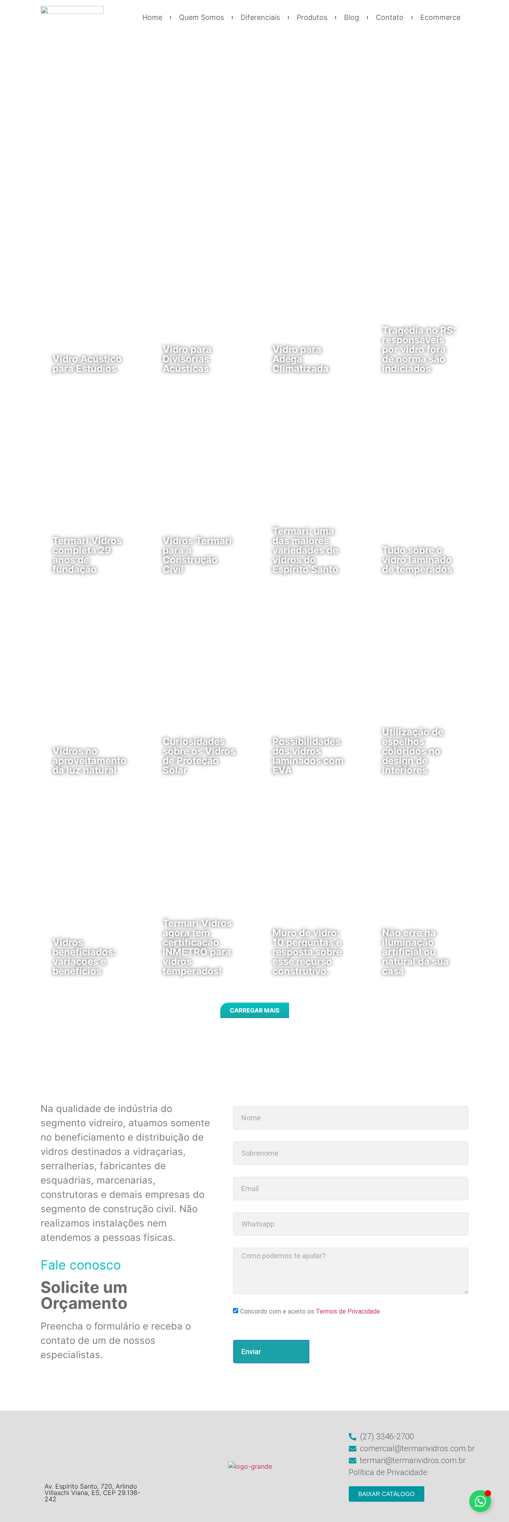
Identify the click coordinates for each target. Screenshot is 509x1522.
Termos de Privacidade (348, 1311)
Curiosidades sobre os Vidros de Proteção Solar (199, 756)
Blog (351, 17)
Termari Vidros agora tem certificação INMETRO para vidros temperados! (197, 947)
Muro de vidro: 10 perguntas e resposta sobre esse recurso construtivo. (307, 952)
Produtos (312, 17)
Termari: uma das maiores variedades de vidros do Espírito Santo (305, 550)
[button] (254, 1010)
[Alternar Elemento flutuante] (480, 1501)
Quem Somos (201, 17)
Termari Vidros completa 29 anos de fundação (87, 555)
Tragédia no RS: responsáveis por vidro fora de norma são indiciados (419, 349)
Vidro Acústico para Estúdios (87, 363)
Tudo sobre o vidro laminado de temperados (417, 559)
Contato (390, 17)
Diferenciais (260, 17)
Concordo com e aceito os (310, 1311)
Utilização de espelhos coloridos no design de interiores (412, 751)
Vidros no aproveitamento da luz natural (89, 760)
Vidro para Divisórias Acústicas (187, 359)
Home (152, 17)
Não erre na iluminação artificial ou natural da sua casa (415, 952)
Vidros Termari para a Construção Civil (197, 555)
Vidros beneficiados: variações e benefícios (84, 957)
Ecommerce (440, 17)
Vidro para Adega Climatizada (300, 359)
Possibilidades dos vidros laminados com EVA (308, 756)
